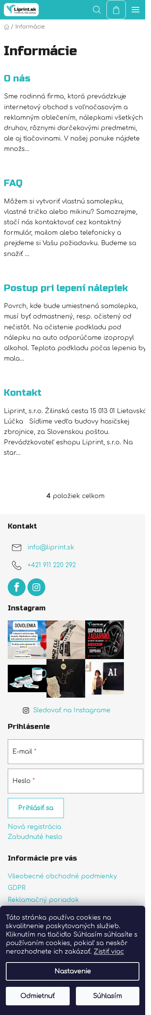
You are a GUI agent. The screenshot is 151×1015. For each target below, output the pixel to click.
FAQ (13, 183)
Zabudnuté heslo (35, 837)
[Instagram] (36, 587)
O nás (17, 78)
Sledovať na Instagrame (71, 710)
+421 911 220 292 (51, 565)
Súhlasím (107, 996)
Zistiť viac (109, 951)
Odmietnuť (38, 996)
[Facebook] (17, 587)
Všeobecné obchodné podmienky (62, 876)
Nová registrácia (34, 827)
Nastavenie (73, 971)
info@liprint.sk (50, 547)
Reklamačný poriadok (43, 899)
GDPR (17, 888)
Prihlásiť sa (35, 808)
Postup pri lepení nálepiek (66, 288)
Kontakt (22, 392)
